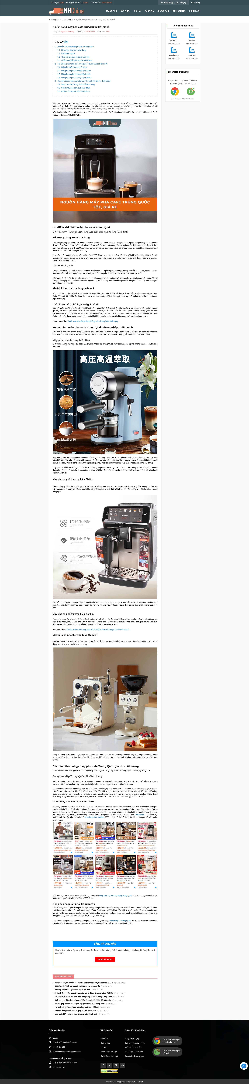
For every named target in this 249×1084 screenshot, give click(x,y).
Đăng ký (183, 3)
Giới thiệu (125, 11)
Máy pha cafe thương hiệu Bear (74, 67)
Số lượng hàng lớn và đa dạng (73, 50)
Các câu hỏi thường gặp (134, 1056)
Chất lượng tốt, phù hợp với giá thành (76, 60)
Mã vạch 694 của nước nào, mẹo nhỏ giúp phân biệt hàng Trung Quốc (89, 997)
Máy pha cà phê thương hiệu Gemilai (76, 78)
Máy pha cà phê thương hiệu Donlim (76, 74)
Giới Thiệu (104, 1039)
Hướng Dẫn (163, 11)
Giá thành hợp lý (68, 53)
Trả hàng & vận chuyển (134, 1052)
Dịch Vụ (137, 11)
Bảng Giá (149, 11)
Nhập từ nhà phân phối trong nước (75, 91)
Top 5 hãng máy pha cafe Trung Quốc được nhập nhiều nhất (82, 64)
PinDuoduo (139, 815)
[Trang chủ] (66, 11)
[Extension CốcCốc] (191, 91)
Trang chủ (55, 20)
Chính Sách (194, 11)
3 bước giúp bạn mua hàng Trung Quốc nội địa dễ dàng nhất (85, 1004)
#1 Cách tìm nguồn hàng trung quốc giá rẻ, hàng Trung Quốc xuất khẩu (90, 993)
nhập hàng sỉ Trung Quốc (120, 921)
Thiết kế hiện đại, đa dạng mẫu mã (75, 57)
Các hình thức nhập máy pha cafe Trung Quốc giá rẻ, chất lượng (83, 81)
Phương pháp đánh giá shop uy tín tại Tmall (79, 990)
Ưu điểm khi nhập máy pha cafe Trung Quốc (75, 47)
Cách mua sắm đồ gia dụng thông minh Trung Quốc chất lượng (93, 321)
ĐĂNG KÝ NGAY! (105, 959)
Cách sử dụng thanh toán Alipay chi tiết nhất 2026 (81, 1011)
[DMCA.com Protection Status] (109, 1071)
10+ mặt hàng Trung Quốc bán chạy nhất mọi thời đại (83, 1007)
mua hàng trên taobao (94, 817)
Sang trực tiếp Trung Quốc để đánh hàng (78, 84)
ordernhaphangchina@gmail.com (67, 1052)
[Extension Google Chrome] (175, 91)
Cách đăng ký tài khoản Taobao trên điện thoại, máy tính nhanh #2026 (90, 983)
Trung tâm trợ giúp (132, 1039)
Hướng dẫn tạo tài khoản (135, 1043)
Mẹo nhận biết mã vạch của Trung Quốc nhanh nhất (82, 1014)
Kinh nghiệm (178, 11)
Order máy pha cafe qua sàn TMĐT (75, 88)
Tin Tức (103, 1047)
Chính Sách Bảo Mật (109, 1052)
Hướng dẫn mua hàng (133, 1047)
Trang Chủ (111, 11)
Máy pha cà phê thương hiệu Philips (76, 71)
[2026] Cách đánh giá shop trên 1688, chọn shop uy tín (83, 986)
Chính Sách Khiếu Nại (109, 1056)
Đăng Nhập (168, 3)
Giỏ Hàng (196, 3)
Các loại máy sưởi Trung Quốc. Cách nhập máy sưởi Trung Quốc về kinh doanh (98, 630)
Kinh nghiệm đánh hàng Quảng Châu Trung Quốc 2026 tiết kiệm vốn (89, 1000)
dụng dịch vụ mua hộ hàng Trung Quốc (116, 896)
